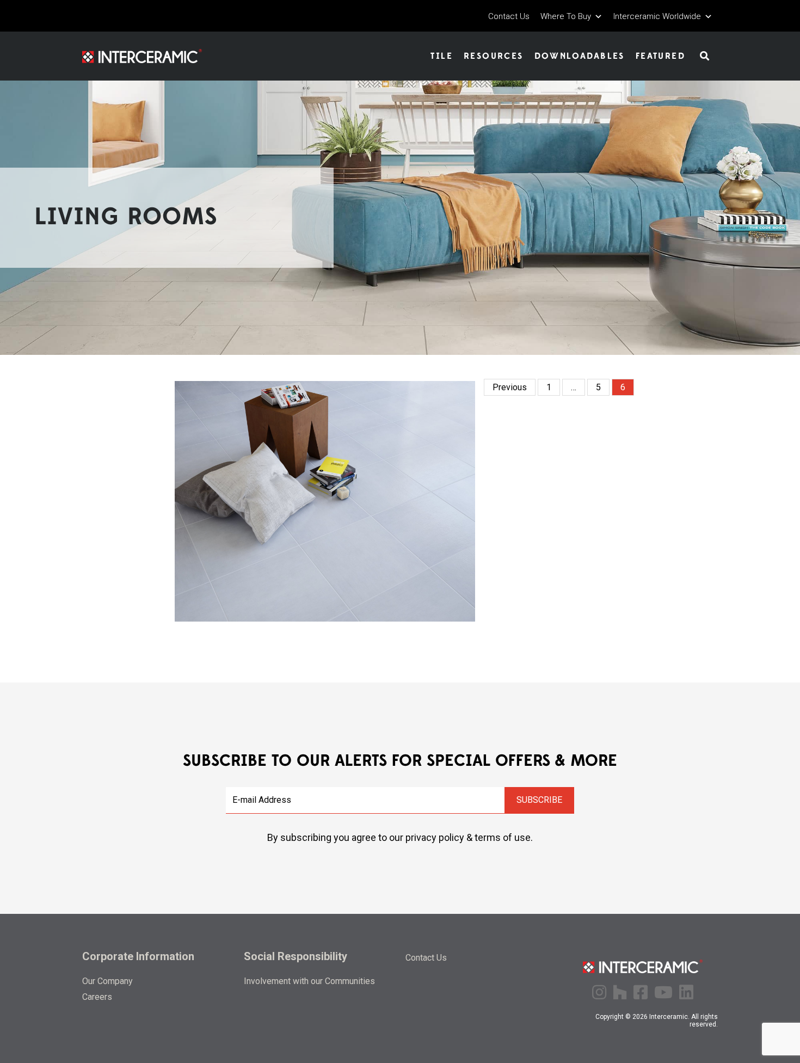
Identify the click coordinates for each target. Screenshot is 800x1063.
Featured (660, 56)
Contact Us (509, 17)
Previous (510, 387)
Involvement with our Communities (309, 981)
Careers (97, 997)
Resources (494, 56)
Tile (441, 56)
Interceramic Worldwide (657, 17)
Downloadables (579, 56)
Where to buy (565, 17)
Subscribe (539, 800)
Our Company (107, 981)
